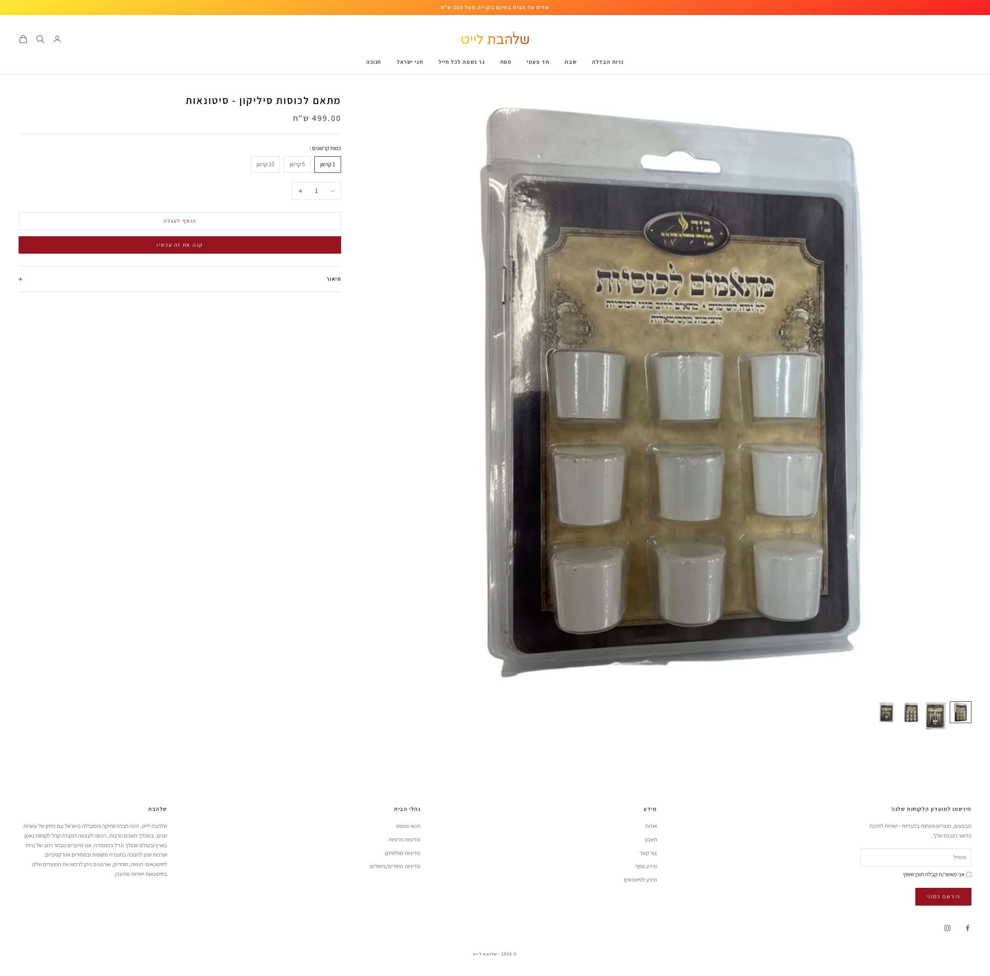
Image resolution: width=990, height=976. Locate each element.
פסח (506, 61)
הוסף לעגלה (180, 220)
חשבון (651, 839)
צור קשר (648, 853)
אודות (651, 825)
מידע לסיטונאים (640, 879)
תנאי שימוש (408, 825)
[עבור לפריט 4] (886, 712)
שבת (571, 61)
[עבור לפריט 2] (936, 715)
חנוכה (373, 61)
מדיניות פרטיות (404, 839)
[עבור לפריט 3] (911, 712)
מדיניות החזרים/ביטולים (395, 866)
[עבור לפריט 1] (960, 712)
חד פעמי (538, 61)
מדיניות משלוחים (402, 853)
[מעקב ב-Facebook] (967, 928)
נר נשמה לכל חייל (462, 61)
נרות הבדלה (608, 61)
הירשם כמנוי (943, 896)
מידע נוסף (646, 866)
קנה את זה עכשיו (180, 244)
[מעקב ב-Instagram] (947, 928)
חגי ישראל (410, 61)
